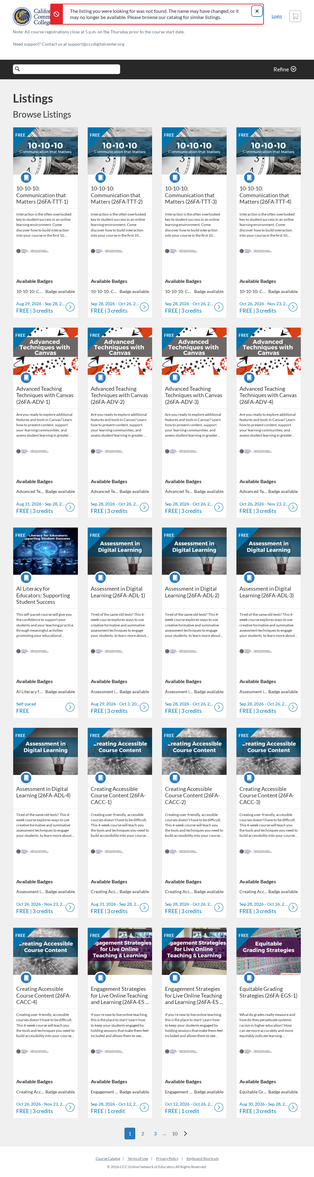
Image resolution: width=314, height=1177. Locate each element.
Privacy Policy (167, 1158)
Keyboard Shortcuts (202, 1158)
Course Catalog (108, 1158)
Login (277, 16)
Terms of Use (138, 1158)
